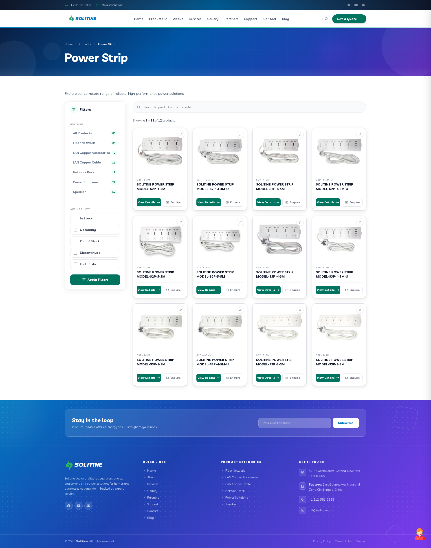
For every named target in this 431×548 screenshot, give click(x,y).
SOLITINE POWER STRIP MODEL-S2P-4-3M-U (215, 186)
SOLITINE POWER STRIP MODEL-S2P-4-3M (155, 186)
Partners (231, 19)
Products (156, 19)
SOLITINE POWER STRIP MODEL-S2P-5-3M (155, 274)
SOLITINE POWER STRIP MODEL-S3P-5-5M (334, 362)
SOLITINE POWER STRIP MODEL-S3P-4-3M (275, 274)
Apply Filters (98, 280)
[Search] (326, 19)
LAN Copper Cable (238, 484)
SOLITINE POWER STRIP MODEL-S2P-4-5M (275, 186)
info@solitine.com (112, 5)
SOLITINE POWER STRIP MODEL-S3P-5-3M (275, 362)
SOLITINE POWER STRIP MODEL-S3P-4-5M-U (215, 362)
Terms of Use (343, 541)
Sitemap (361, 541)
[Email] (363, 5)
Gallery (213, 19)
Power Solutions (236, 497)
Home (138, 19)
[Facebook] (349, 5)
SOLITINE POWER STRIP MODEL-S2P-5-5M (215, 274)
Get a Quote (347, 19)
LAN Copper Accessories (242, 477)
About (178, 19)
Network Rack (234, 491)
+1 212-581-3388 (80, 5)
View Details (147, 202)
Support (250, 19)
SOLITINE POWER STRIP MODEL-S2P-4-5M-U (334, 186)
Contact (269, 19)
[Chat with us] (420, 534)
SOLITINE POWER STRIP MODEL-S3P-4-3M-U (334, 274)
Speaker (230, 504)
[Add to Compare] (180, 134)
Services (195, 19)
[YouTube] (356, 5)
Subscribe (346, 423)
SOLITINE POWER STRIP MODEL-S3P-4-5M (155, 362)
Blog (285, 19)
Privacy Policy (322, 541)
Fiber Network (235, 470)
